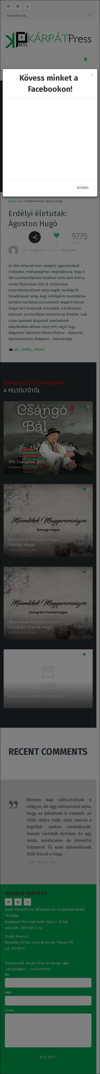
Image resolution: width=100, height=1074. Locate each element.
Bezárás (83, 188)
